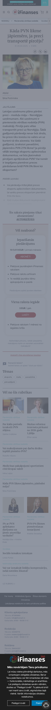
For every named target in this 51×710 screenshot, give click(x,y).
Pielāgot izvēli (18, 703)
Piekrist (39, 703)
